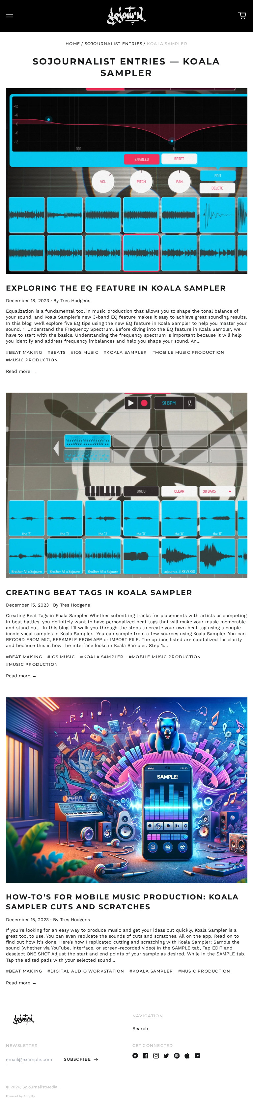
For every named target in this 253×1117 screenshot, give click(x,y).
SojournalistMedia (39, 1087)
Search (140, 1028)
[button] (242, 16)
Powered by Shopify (20, 1096)
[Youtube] (198, 1056)
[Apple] (187, 1056)
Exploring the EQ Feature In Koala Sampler (116, 288)
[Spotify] (177, 1056)
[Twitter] (166, 1056)
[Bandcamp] (135, 1056)
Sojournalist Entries (114, 43)
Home (73, 43)
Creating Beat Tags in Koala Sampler (99, 592)
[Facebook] (146, 1056)
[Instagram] (156, 1056)
